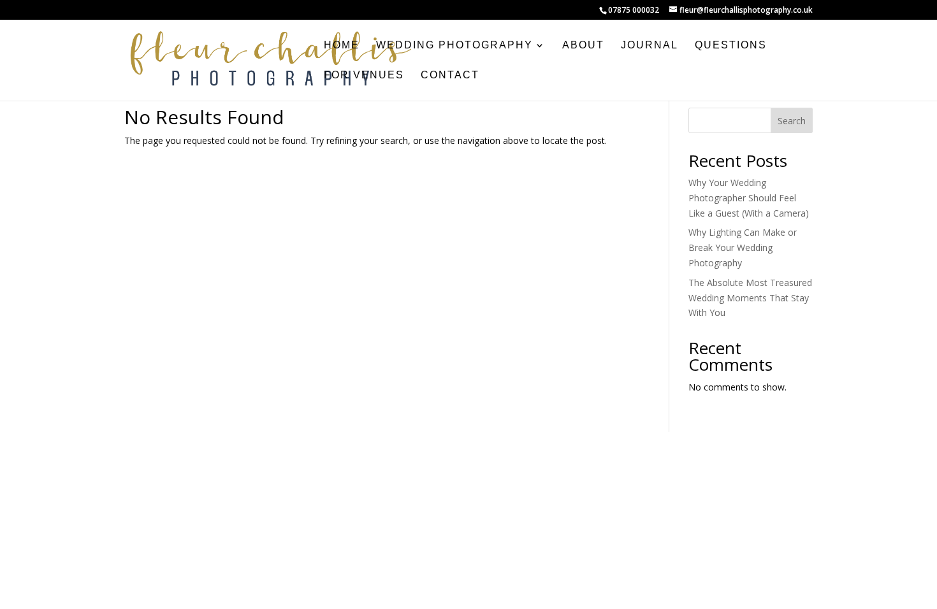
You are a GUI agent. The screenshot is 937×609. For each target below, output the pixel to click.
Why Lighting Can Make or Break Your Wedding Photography (742, 247)
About (583, 45)
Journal (649, 45)
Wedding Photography (454, 45)
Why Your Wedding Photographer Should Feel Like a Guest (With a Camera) (748, 197)
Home (342, 45)
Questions (731, 45)
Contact (450, 75)
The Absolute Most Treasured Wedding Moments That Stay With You (750, 297)
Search (792, 121)
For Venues (364, 75)
